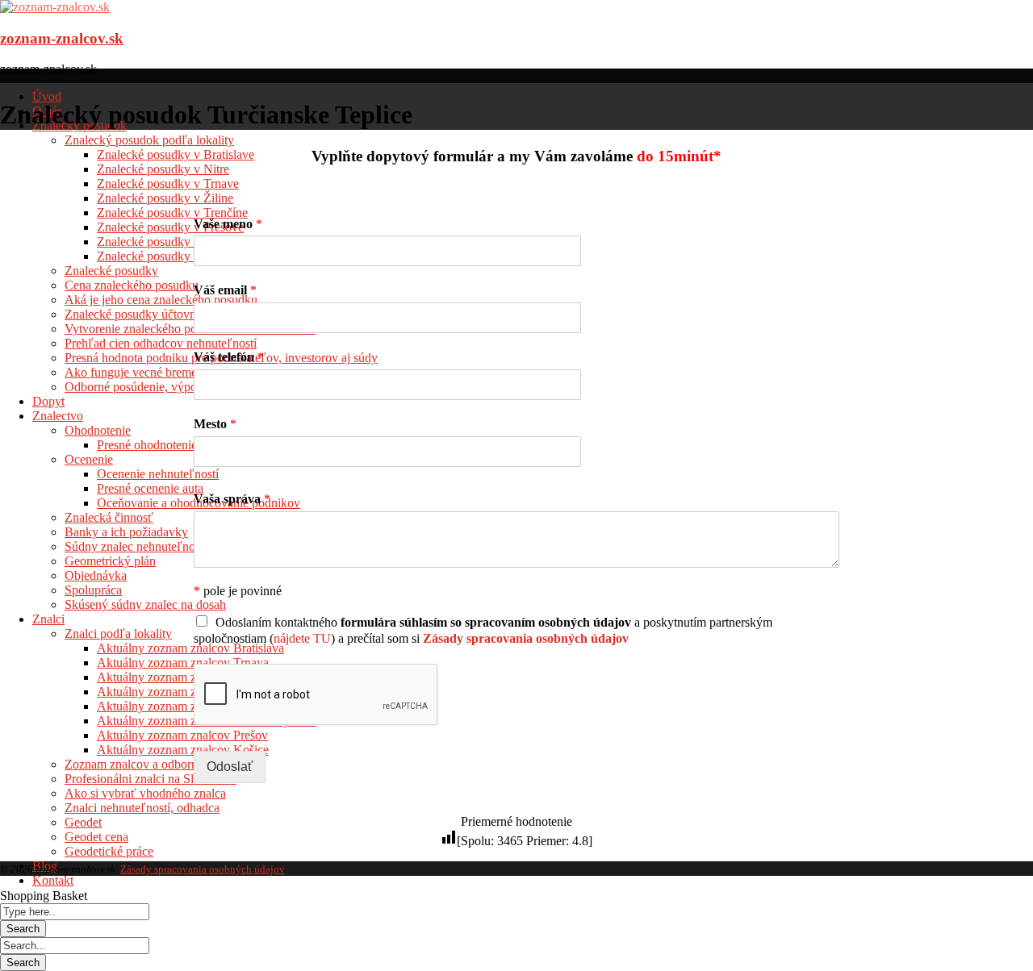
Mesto (215, 424)
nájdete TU (302, 638)
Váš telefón (229, 357)
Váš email (225, 290)
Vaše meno (228, 224)
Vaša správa (232, 499)
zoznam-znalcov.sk (61, 38)
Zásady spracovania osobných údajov (202, 869)
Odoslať (230, 766)
